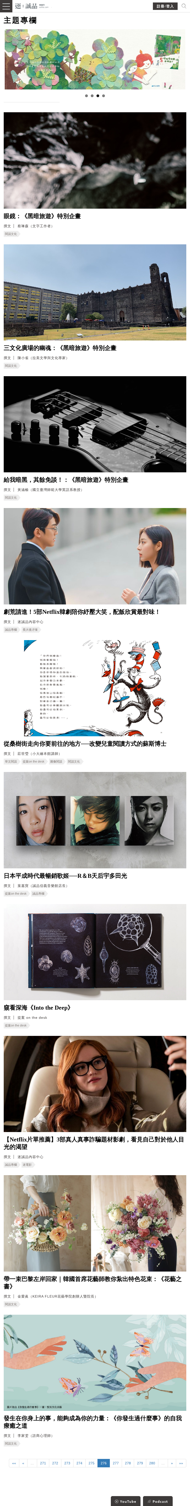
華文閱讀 (11, 761)
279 (140, 1463)
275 (92, 1463)
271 (43, 1463)
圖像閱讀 (56, 761)
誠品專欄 (11, 629)
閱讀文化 (11, 234)
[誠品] (32, 5)
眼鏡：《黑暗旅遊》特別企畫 (42, 216)
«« (14, 1463)
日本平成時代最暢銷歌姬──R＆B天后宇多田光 (65, 876)
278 (128, 1463)
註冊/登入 (165, 6)
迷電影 (27, 1164)
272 (55, 1463)
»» (181, 1463)
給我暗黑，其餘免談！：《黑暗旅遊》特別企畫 (66, 480)
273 (67, 1463)
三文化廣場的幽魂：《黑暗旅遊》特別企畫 (60, 348)
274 (79, 1463)
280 (152, 1463)
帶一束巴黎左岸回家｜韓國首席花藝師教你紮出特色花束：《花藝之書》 (93, 1283)
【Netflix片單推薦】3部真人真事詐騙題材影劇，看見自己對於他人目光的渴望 (94, 1143)
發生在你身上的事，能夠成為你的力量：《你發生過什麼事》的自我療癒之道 (93, 1422)
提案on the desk (33, 761)
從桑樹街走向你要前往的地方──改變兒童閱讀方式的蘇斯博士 (85, 743)
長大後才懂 (30, 629)
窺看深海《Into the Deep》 (38, 1007)
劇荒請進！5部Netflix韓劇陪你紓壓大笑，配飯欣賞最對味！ (82, 612)
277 (116, 1463)
